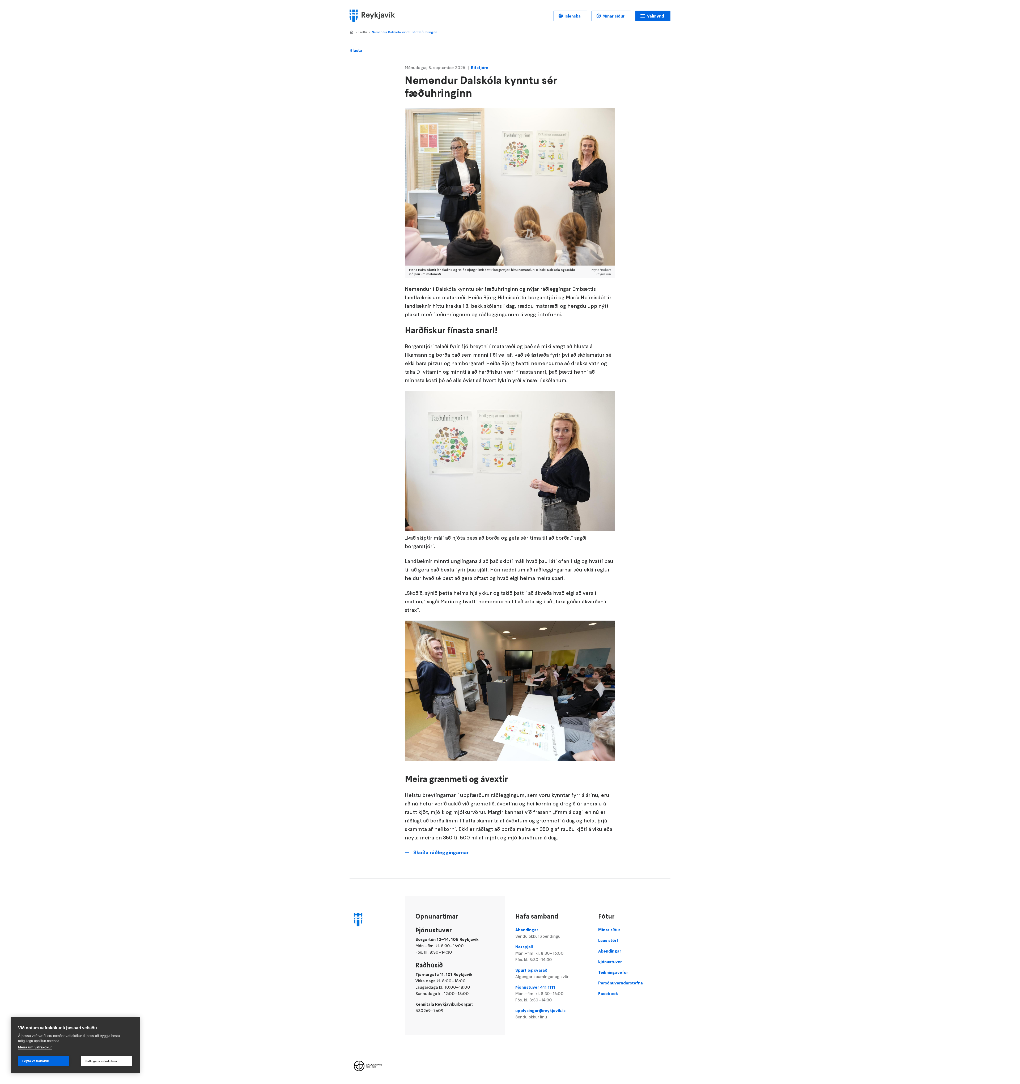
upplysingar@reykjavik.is (540, 1013)
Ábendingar (537, 933)
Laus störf (608, 940)
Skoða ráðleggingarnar (441, 852)
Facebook (608, 993)
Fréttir (363, 32)
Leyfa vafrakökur (35, 1061)
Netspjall (539, 953)
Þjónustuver (610, 961)
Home (351, 32)
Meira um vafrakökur (35, 1047)
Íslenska (572, 16)
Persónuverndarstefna (620, 982)
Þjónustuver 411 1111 (539, 993)
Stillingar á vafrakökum (101, 1061)
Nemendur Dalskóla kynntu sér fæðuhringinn (404, 32)
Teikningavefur (613, 972)
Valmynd (655, 16)
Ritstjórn (479, 67)
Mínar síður (613, 16)
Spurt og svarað (541, 973)
